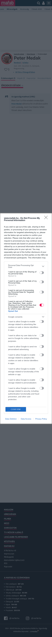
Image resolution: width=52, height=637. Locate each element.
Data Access (26, 419)
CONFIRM (16, 409)
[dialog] (26, 318)
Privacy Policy (41, 419)
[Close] (46, 218)
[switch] (42, 272)
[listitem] (26, 266)
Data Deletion (11, 419)
